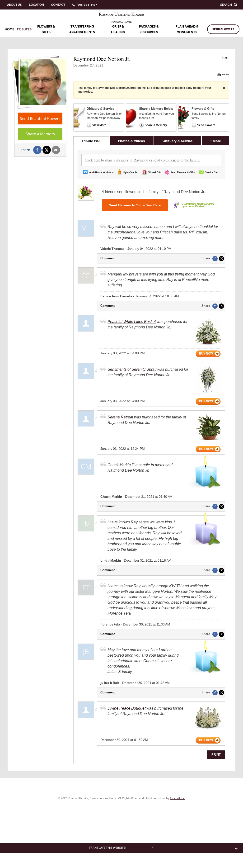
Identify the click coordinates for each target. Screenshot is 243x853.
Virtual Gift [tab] (154, 172)
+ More (219, 141)
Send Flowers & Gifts (182, 172)
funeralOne (177, 798)
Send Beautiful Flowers (40, 118)
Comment (107, 258)
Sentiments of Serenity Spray (131, 369)
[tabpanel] (151, 454)
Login (225, 57)
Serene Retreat (120, 417)
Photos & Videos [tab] (131, 141)
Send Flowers (223, 29)
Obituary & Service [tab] (178, 141)
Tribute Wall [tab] (91, 141)
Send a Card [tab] (212, 172)
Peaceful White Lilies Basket (131, 322)
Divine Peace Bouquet (126, 708)
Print (216, 754)
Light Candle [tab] (130, 172)
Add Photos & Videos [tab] (101, 172)
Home (9, 29)
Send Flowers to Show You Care (135, 205)
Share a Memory (40, 134)
